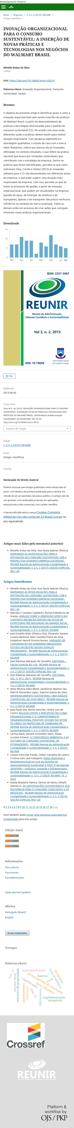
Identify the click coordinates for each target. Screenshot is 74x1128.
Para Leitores (12, 867)
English (9, 917)
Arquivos (17, 14)
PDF (10, 376)
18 (51, 807)
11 (26, 807)
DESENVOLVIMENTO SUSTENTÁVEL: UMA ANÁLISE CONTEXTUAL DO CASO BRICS (39, 697)
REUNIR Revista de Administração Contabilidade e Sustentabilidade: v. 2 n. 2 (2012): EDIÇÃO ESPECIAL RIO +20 (40, 568)
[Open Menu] (3, 6)
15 (40, 807)
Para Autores (11, 872)
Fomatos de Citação (16, 428)
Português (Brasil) (15, 912)
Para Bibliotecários (14, 877)
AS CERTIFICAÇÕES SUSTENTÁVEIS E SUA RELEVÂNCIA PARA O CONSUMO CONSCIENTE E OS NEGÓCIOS (40, 789)
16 (44, 807)
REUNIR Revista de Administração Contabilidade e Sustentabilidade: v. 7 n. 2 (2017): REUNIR (39, 654)
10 (23, 807)
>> (56, 807)
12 (30, 807)
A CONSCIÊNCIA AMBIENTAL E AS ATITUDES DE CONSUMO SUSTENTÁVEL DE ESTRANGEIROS (39, 741)
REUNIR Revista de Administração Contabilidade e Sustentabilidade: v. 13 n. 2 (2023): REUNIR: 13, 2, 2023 (39, 775)
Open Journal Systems (18, 892)
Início (6, 14)
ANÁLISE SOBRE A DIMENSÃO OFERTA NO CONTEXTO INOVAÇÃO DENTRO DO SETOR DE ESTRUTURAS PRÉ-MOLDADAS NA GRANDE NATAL (39, 620)
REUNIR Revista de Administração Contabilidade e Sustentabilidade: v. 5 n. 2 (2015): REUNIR (39, 748)
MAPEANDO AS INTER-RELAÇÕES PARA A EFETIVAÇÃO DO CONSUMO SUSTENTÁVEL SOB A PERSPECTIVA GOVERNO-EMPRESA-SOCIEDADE (38, 557)
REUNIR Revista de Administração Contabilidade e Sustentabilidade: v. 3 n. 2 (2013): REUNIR (39, 628)
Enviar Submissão (17, 933)
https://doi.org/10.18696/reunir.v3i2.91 (32, 80)
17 (47, 807)
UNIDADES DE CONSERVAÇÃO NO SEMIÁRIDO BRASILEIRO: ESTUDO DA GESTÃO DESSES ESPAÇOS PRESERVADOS (37, 645)
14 (37, 807)
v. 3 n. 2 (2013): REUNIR (39, 14)
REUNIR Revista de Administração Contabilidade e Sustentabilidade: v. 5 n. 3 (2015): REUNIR (40, 703)
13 (33, 807)
